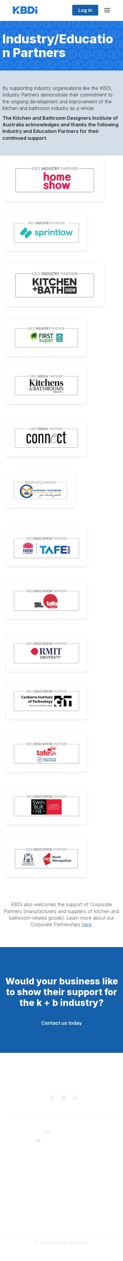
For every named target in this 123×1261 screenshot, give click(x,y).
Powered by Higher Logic (61, 1253)
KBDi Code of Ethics (61, 1216)
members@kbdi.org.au (65, 1140)
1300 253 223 (65, 1131)
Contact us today (61, 1023)
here (86, 924)
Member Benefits (62, 1192)
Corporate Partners (62, 1164)
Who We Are (61, 1158)
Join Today (61, 1198)
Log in (85, 10)
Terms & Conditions (62, 1222)
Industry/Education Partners (61, 1170)
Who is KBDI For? (62, 1186)
